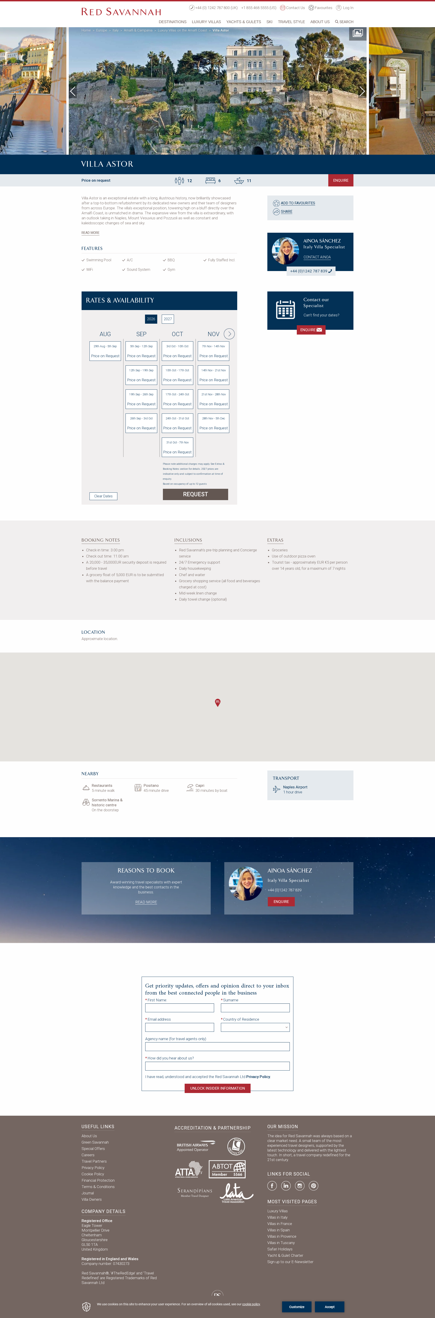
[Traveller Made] (194, 1192)
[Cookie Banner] (217, 1307)
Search (345, 22)
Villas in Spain (278, 1230)
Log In (347, 7)
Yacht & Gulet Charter (285, 1255)
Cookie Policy (93, 1174)
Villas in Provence (281, 1236)
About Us (320, 22)
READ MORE (90, 233)
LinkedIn (286, 1186)
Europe (101, 30)
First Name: (157, 1000)
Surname (230, 1000)
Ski (269, 22)
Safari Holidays (279, 1249)
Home (86, 30)
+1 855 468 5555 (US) (258, 7)
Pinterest (313, 1186)
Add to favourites (298, 203)
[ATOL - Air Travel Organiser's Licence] (236, 1146)
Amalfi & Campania (138, 30)
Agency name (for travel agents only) (175, 1039)
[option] (218, 90)
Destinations (172, 22)
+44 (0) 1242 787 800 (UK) (216, 7)
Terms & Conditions (98, 1186)
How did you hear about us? (170, 1058)
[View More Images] (358, 32)
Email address (159, 1019)
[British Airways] (198, 1146)
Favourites (323, 7)
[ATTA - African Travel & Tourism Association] (188, 1168)
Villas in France (279, 1223)
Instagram (299, 1186)
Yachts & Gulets (243, 22)
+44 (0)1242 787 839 (308, 271)
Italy (115, 30)
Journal (88, 1193)
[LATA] (237, 1192)
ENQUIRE (340, 180)
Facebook (272, 1186)
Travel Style (291, 22)
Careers (88, 1155)
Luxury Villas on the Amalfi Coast (182, 30)
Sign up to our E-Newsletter (290, 1261)
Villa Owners (92, 1199)
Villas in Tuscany (281, 1242)
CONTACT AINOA (317, 257)
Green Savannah (95, 1142)
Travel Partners (94, 1161)
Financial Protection (98, 1180)
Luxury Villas (206, 22)
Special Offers (93, 1148)
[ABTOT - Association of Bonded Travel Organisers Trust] (227, 1168)
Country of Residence (241, 1019)
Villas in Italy (277, 1217)
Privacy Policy (93, 1167)
